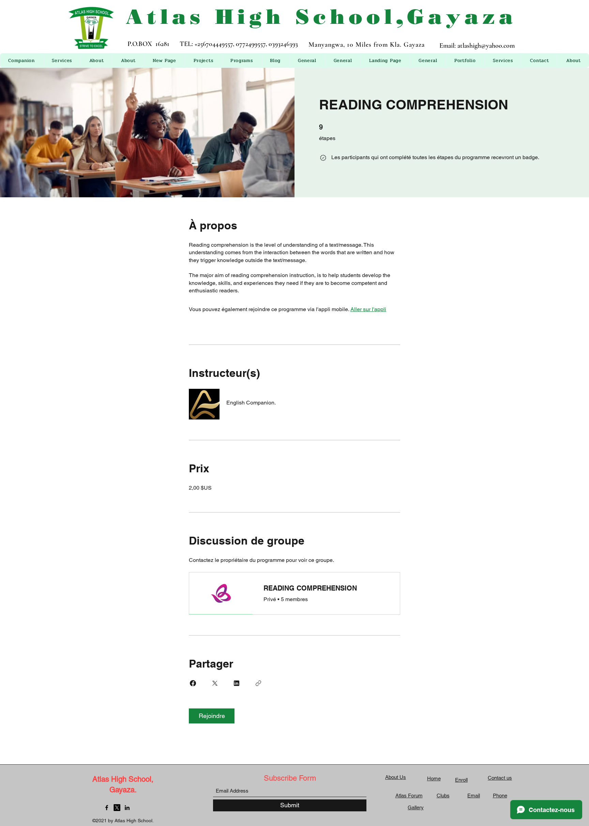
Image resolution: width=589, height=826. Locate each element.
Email (473, 795)
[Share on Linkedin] (236, 683)
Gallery (416, 807)
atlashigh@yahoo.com (486, 46)
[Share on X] (215, 683)
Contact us (500, 778)
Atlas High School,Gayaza (321, 16)
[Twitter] (117, 807)
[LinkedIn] (127, 807)
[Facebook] (106, 807)
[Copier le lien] (258, 683)
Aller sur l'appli (368, 309)
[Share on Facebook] (193, 683)
